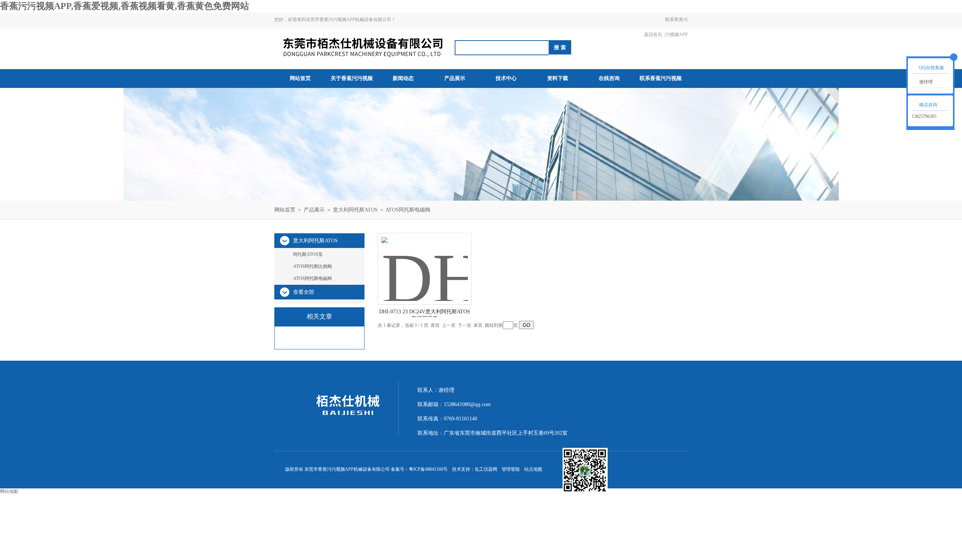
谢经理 (926, 82)
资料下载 (557, 78)
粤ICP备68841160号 (428, 469)
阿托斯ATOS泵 (308, 254)
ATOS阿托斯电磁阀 (408, 210)
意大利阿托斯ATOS (355, 210)
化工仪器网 (486, 469)
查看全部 (303, 292)
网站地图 (9, 491)
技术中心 (506, 78)
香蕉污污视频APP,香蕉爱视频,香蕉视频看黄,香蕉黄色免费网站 (124, 6)
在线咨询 (609, 78)
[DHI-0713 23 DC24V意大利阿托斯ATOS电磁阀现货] (424, 261)
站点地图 (533, 469)
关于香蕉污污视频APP (352, 88)
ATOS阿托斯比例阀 (312, 266)
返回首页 (653, 34)
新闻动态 (403, 78)
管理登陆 (511, 469)
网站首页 (300, 78)
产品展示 (454, 78)
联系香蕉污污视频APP (676, 27)
